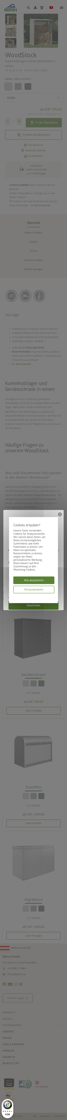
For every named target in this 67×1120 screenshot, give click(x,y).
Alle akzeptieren (34, 580)
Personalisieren (33, 589)
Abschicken (34, 605)
